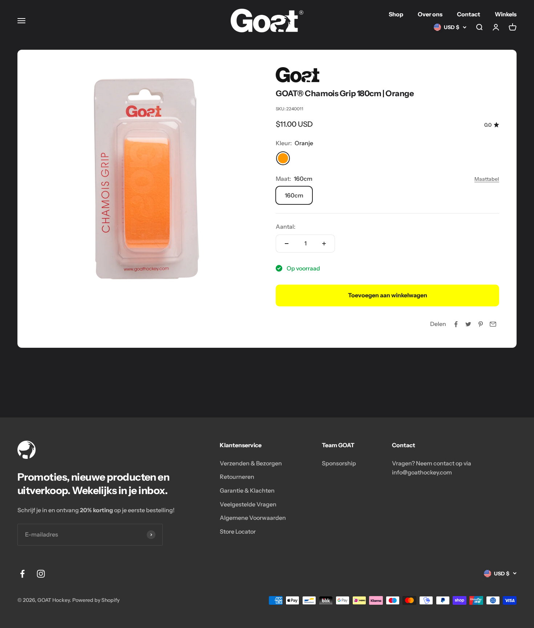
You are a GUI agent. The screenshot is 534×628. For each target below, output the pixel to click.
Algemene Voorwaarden (253, 517)
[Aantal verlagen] (286, 243)
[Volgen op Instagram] (41, 574)
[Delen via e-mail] (493, 324)
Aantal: (285, 226)
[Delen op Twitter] (468, 324)
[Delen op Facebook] (456, 324)
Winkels (506, 14)
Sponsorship (339, 463)
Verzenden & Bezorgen (251, 463)
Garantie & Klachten (247, 490)
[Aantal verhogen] (324, 243)
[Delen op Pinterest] (480, 324)
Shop (396, 14)
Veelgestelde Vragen (248, 504)
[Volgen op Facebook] (22, 574)
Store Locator (238, 531)
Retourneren (237, 476)
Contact (468, 14)
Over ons (430, 14)
